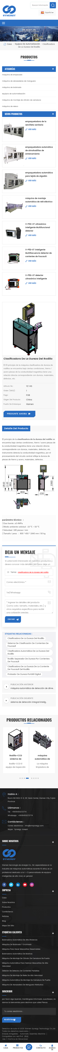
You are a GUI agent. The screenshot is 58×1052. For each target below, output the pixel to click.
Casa (9, 44)
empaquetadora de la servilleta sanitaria (35, 123)
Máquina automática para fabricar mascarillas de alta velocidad (25, 965)
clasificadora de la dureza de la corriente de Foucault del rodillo (28, 668)
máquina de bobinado (11, 87)
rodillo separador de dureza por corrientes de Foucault (29, 660)
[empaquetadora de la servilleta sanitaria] (14, 130)
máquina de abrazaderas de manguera (19, 81)
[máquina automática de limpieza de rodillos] (42, 740)
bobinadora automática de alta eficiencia (19, 940)
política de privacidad (18, 1039)
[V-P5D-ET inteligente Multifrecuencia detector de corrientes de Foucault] (14, 258)
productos (6, 907)
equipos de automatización (13, 93)
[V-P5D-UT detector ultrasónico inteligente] (14, 284)
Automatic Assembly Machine (32, 1034)
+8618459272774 (19, 812)
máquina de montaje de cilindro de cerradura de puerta (26, 958)
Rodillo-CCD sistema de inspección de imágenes (16, 757)
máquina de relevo (10, 106)
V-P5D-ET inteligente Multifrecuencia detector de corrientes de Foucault (38, 253)
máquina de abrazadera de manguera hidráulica (22, 984)
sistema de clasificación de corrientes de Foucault (28, 645)
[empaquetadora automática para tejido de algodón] (14, 181)
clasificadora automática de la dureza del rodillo (28, 652)
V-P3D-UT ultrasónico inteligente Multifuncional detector (37, 227)
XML (4, 1039)
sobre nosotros (8, 902)
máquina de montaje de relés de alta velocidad (22, 975)
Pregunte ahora (17, 413)
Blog (4, 921)
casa (4, 898)
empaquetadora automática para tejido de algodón (39, 174)
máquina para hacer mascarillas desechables (21, 949)
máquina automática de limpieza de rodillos (42, 757)
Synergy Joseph (21, 829)
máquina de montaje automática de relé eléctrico (38, 200)
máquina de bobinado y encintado (17, 944)
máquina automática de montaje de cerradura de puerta (26, 980)
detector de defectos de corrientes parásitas (20, 971)
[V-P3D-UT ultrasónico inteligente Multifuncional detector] (14, 233)
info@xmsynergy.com (34, 825)
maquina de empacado (12, 74)
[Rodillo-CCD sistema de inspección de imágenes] (15, 740)
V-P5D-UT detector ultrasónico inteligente (36, 277)
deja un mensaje (29, 1047)
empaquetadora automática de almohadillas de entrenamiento (39, 150)
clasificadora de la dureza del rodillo (33, 572)
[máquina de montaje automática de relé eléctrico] (14, 207)
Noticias (5, 916)
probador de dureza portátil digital (24, 674)
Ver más (32, 129)
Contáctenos (7, 911)
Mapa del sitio (8, 925)
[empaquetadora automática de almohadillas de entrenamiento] (14, 156)
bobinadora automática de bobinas (17, 954)
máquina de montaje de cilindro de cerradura (21, 100)
